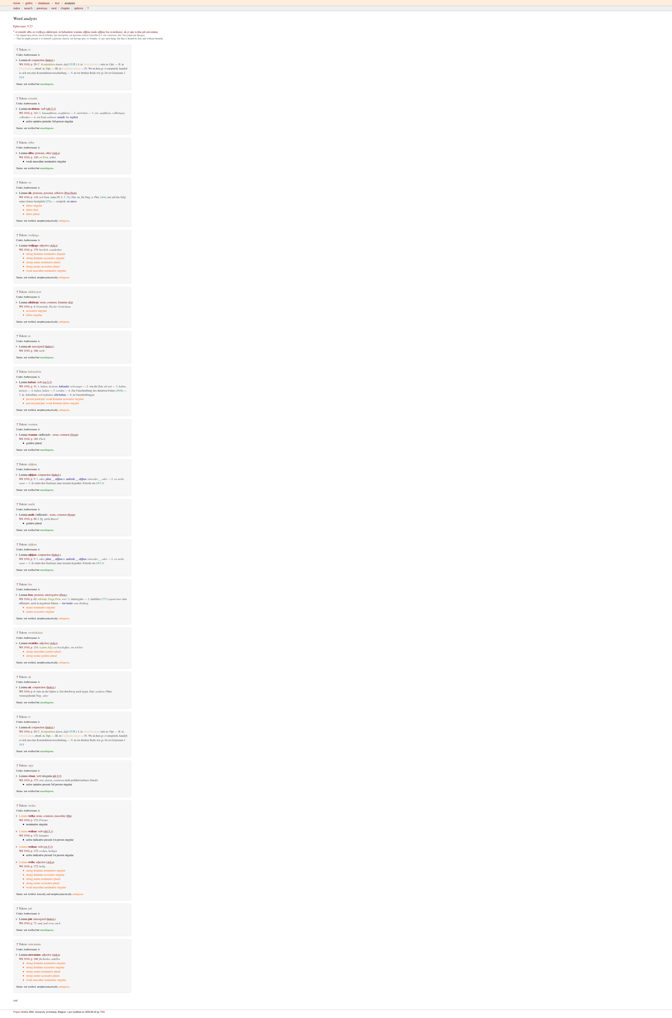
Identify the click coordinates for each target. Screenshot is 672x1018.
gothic (29, 3)
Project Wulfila (20, 1012)
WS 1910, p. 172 (28, 820)
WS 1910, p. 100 (28, 350)
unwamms (34, 955)
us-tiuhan (33, 109)
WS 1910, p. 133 (28, 647)
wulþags (33, 245)
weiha (138, 32)
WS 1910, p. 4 (27, 306)
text (57, 3)
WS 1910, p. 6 (27, 691)
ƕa (107, 32)
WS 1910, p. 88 (27, 519)
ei (16, 32)
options (78, 8)
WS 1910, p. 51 (27, 386)
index (16, 8)
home (16, 3)
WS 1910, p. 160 (28, 959)
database (44, 3)
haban (32, 382)
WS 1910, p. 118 (28, 197)
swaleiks (33, 643)
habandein (67, 32)
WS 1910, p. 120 (28, 157)
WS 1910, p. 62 (27, 599)
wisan (31, 776)
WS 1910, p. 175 (28, 780)
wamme (78, 32)
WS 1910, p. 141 (28, 113)
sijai (132, 32)
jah (143, 32)
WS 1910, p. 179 (28, 249)
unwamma (152, 32)
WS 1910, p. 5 (27, 479)
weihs (31, 862)
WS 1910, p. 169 (28, 439)
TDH (102, 1012)
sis (33, 32)
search (28, 8)
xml (15, 1000)
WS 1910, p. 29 (27, 64)
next (54, 8)
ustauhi (22, 32)
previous (42, 8)
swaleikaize (116, 32)
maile (94, 32)
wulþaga (40, 32)
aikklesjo (33, 302)
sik (29, 193)
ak (125, 32)
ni (60, 32)
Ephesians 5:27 (23, 26)
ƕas (30, 595)
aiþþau (86, 32)
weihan (32, 831)
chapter (65, 8)
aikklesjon (51, 32)
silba (29, 32)
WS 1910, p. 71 (27, 923)
